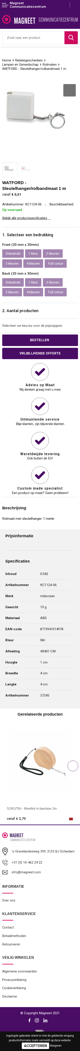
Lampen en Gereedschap (20, 65)
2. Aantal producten (20, 310)
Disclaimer (9, 996)
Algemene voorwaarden (19, 971)
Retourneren (11, 944)
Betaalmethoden (14, 936)
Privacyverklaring (14, 980)
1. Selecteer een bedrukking (27, 234)
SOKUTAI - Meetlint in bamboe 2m (32, 808)
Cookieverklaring (14, 988)
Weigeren (56, 1045)
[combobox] (33, 37)
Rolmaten (50, 65)
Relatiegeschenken (29, 60)
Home (6, 60)
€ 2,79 (16, 819)
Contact (8, 927)
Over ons (8, 900)
